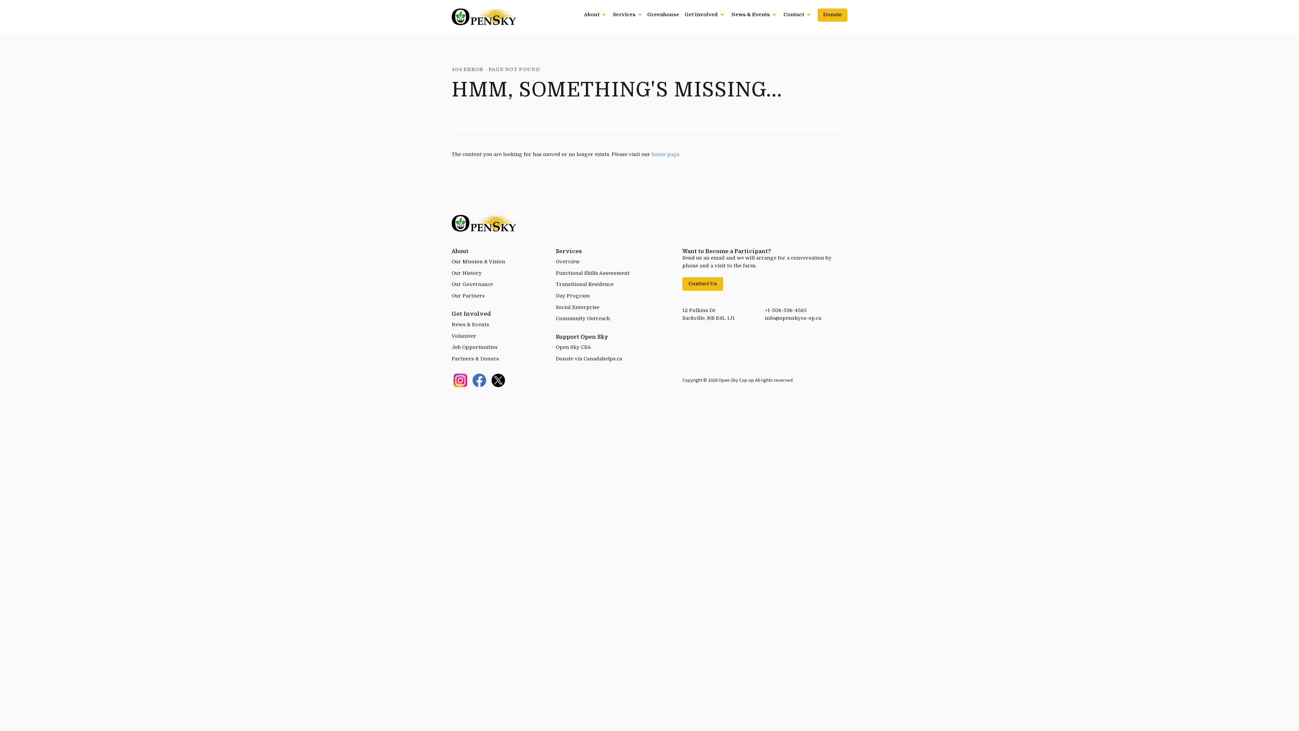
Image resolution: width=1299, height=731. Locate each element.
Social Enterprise (577, 307)
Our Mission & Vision (478, 262)
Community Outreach (583, 319)
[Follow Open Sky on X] (498, 380)
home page (665, 154)
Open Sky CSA (573, 347)
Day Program (573, 296)
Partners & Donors (475, 359)
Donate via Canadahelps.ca (589, 359)
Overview (568, 262)
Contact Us (702, 284)
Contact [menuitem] (793, 15)
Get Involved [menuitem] (701, 15)
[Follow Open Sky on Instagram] (460, 380)
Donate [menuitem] (832, 15)
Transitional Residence (585, 284)
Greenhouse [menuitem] (663, 15)
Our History (467, 273)
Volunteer (464, 336)
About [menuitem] (591, 15)
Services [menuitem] (624, 15)
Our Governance (472, 284)
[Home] (484, 16)
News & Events (470, 325)
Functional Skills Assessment (593, 273)
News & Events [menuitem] (750, 15)
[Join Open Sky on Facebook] (479, 380)
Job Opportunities (475, 347)
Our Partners (468, 296)
